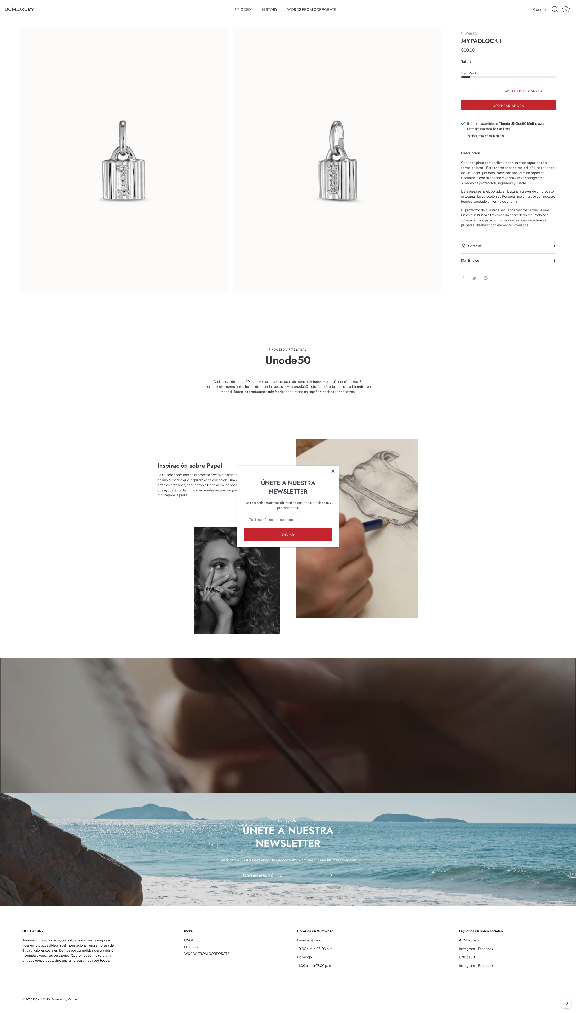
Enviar (288, 534)
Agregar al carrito (524, 91)
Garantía (475, 246)
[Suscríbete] (329, 875)
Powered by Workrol (65, 999)
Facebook (485, 949)
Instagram (467, 949)
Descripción (470, 153)
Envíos (473, 260)
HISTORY (270, 9)
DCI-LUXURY (19, 9)
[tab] (473, 153)
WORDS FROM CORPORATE (311, 9)
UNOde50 (469, 34)
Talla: (465, 62)
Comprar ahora (508, 105)
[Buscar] (555, 9)
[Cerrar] (333, 471)
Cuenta (539, 9)
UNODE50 (244, 9)
